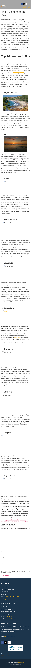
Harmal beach (17, 521)
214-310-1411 (8, 596)
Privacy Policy (21, 662)
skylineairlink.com (14, 618)
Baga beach (8, 520)
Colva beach (23, 520)
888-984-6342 (17, 596)
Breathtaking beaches (18, 72)
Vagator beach (24, 521)
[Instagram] (26, 4)
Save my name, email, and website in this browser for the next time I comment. (15, 572)
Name (3, 551)
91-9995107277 (9, 616)
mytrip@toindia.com (9, 599)
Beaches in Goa (15, 520)
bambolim (17, 337)
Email (2, 557)
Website (3, 564)
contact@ (7, 618)
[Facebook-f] (22, 4)
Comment (3, 533)
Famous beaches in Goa (7, 521)
